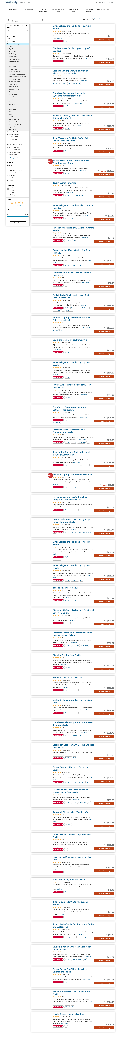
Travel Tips (102, 2)
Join (109, 2)
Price (108, 19)
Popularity (97, 19)
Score (103, 19)
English (30, 2)
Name (112, 19)
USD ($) (22, 2)
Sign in (113, 2)
